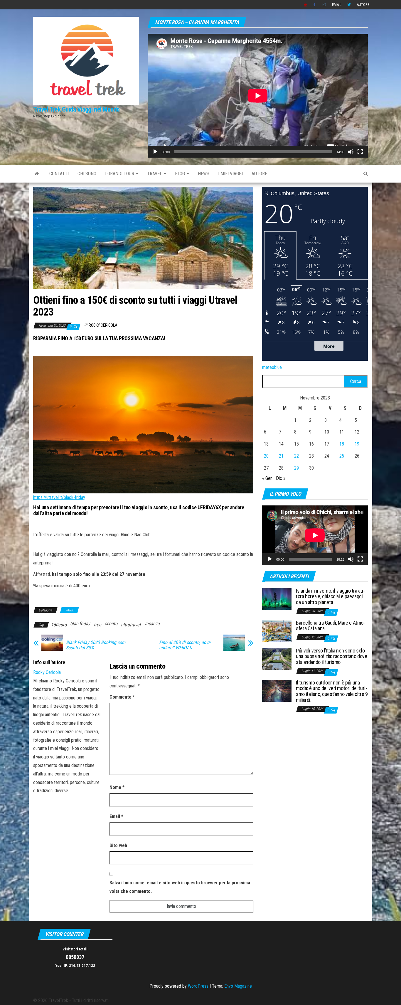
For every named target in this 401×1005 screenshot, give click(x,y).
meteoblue (272, 367)
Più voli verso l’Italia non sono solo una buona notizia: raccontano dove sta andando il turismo (331, 656)
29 (296, 468)
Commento (122, 697)
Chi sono (86, 173)
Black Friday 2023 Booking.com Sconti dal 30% (95, 645)
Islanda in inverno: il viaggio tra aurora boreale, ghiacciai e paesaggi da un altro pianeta (330, 597)
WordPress (198, 986)
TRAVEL (155, 173)
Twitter (349, 4)
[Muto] (351, 152)
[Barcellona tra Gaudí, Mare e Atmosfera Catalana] (277, 630)
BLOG (180, 173)
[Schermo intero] (360, 152)
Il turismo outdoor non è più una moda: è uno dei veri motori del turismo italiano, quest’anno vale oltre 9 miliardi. (332, 691)
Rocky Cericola (103, 325)
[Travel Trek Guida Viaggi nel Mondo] (37, 174)
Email (336, 4)
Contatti (59, 173)
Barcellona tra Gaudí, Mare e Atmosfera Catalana (330, 626)
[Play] (155, 152)
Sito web (118, 845)
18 (341, 444)
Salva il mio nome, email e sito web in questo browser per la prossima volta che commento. (179, 887)
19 (357, 444)
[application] (258, 96)
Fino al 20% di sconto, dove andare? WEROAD (184, 645)
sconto (111, 623)
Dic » (280, 478)
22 (296, 456)
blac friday (80, 623)
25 (341, 456)
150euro (59, 625)
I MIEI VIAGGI (230, 173)
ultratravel (131, 625)
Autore (363, 4)
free (97, 625)
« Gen (267, 478)
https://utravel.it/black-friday (59, 497)
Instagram (324, 4)
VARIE (69, 610)
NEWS (203, 173)
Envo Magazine (238, 986)
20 (266, 456)
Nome (116, 787)
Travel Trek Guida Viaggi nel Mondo (76, 109)
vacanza (152, 623)
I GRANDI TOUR (120, 173)
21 (281, 456)
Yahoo (305, 4)
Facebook (315, 4)
